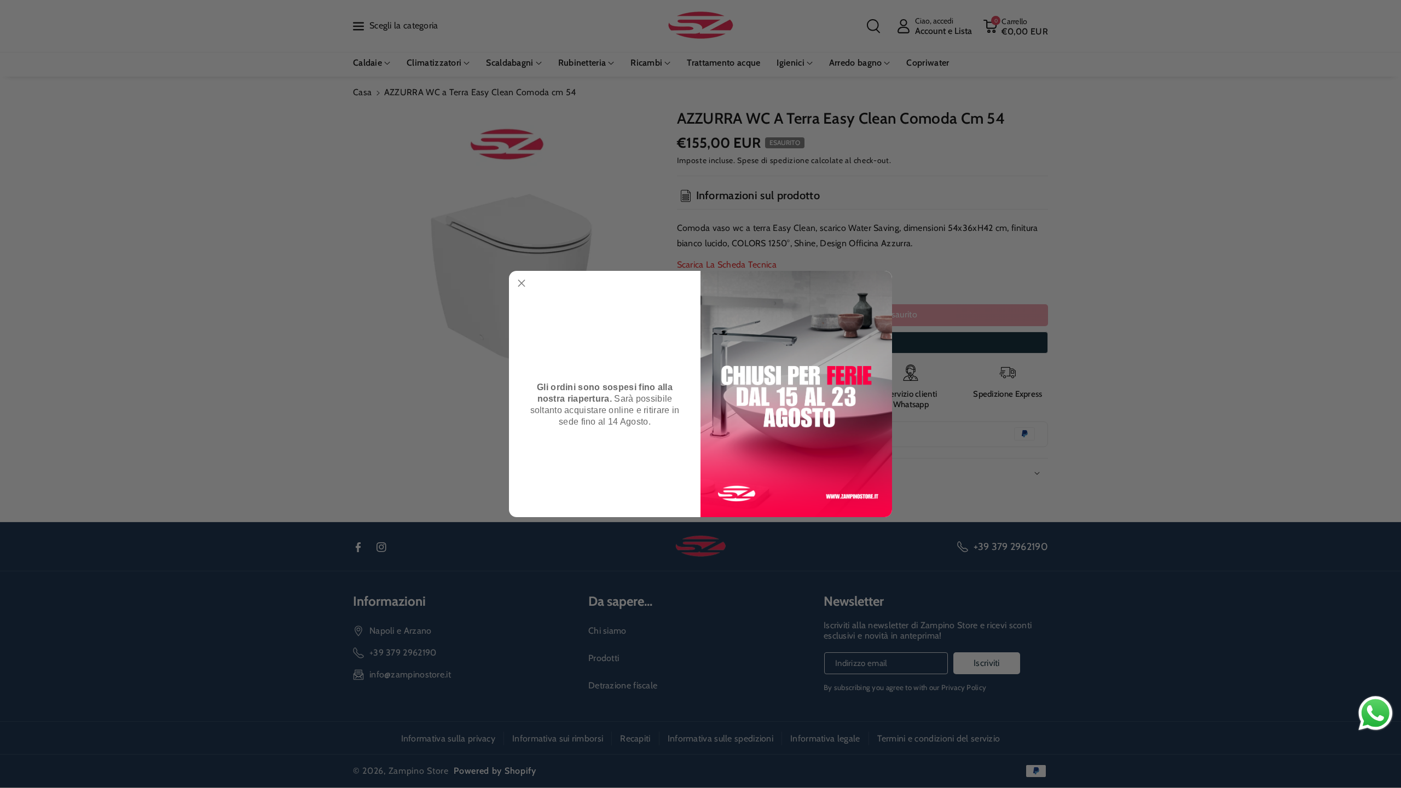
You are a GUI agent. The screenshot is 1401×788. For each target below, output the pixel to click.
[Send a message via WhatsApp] (1376, 713)
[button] (521, 283)
